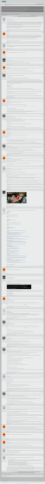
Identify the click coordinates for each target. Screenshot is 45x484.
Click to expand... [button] (25, 106)
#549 (42, 114)
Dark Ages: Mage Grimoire (11, 20)
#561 (42, 336)
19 (7, 16)
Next (12, 16)
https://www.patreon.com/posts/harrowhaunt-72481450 (13, 251)
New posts (2, 5)
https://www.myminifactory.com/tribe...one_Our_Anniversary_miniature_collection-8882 (16, 241)
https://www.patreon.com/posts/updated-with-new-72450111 (13, 222)
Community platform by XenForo (21, 483)
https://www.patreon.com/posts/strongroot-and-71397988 (13, 253)
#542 (42, 32)
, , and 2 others (12, 295)
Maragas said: (8, 322)
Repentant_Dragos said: (9, 19)
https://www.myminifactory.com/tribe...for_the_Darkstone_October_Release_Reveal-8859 (16, 242)
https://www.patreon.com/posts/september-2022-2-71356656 (13, 248)
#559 (42, 309)
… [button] (4, 16)
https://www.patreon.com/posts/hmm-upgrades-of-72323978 (13, 233)
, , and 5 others (11, 97)
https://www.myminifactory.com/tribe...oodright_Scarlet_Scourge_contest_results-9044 (16, 260)
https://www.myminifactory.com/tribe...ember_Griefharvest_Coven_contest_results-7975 (16, 262)
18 (6, 16)
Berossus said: (8, 349)
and (10, 266)
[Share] (41, 17)
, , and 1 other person (12, 334)
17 (5, 16)
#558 (42, 297)
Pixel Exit (28, 483)
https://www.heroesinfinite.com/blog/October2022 (12, 214)
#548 (42, 99)
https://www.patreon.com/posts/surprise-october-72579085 (13, 246)
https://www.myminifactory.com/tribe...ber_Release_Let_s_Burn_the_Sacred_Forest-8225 (16, 257)
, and (10, 307)
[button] (8, 4)
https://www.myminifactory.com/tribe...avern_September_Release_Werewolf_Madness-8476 (16, 230)
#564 (42, 392)
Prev (2, 16)
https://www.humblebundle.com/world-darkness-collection (13, 452)
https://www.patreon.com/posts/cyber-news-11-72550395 (13, 234)
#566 (42, 425)
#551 (42, 144)
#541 (42, 17)
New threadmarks (5, 5)
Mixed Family (29, 434)
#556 (42, 268)
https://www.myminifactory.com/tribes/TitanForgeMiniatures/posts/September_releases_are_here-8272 (18, 236)
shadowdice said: (8, 132)
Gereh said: (8, 34)
